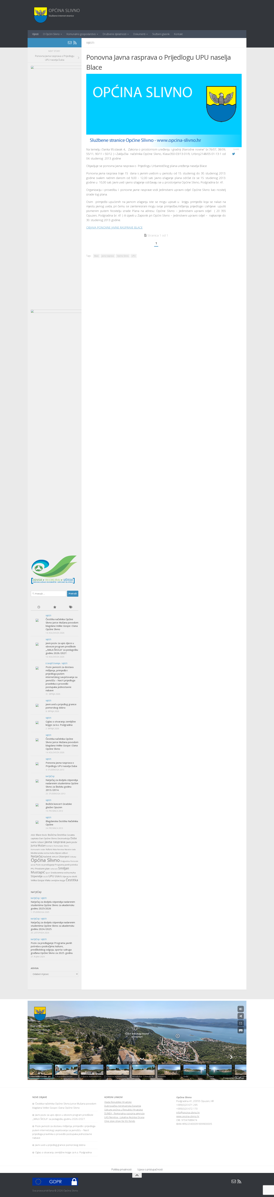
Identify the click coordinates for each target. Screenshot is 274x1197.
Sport (48, 873)
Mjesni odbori (61, 853)
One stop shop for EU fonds (119, 1121)
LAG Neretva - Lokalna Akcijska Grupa (124, 1117)
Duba (73, 838)
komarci (49, 846)
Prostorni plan (42, 868)
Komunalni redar (38, 849)
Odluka (73, 857)
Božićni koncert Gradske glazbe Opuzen (59, 805)
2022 (33, 835)
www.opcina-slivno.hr (187, 1116)
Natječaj (36, 856)
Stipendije (36, 876)
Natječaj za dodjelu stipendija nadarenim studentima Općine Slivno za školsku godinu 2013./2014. (62, 785)
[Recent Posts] (39, 607)
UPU (134, 256)
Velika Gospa (37, 880)
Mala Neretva (58, 849)
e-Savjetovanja (53, 663)
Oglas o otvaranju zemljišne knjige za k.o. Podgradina (61, 723)
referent (54, 869)
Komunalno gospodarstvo (81, 34)
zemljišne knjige (58, 880)
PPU (32, 868)
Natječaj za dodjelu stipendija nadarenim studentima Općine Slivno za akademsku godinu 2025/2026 (53, 905)
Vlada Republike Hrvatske (118, 1102)
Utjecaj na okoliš (69, 876)
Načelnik (47, 856)
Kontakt (178, 34)
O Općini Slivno (51, 34)
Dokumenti (139, 34)
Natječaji (50, 776)
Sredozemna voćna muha (63, 872)
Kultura (49, 849)
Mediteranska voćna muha (43, 853)
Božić (44, 835)
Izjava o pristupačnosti (150, 1169)
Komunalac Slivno (61, 846)
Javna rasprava (108, 256)
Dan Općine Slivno (48, 838)
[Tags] (70, 607)
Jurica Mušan (38, 845)
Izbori (40, 842)
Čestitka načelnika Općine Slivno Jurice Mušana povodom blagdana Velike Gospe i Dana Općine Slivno (62, 624)
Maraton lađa (70, 849)
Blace (96, 256)
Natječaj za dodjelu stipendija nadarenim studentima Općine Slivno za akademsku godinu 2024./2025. (53, 926)
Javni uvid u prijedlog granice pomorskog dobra (61, 706)
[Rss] (75, 43)
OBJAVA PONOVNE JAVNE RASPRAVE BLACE (114, 227)
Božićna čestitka (57, 834)
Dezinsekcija (64, 838)
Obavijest (64, 856)
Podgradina (65, 861)
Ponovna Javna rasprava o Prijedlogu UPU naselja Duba (61, 764)
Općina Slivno (123, 256)
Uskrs (58, 876)
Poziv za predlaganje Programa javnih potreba (57, 864)
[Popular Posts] (54, 607)
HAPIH (34, 842)
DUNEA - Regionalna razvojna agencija (124, 1113)
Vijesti (35, 34)
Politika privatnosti (121, 1169)
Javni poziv (71, 842)
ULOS (45, 876)
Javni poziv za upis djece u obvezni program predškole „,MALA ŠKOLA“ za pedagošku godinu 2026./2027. (62, 648)
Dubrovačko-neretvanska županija (122, 1105)
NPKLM (55, 857)
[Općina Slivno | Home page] (56, 15)
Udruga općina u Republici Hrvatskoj (123, 1109)
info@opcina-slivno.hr (188, 1112)
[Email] (70, 43)
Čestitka (72, 880)
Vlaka (47, 880)
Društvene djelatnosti (114, 34)
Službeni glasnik (161, 34)
